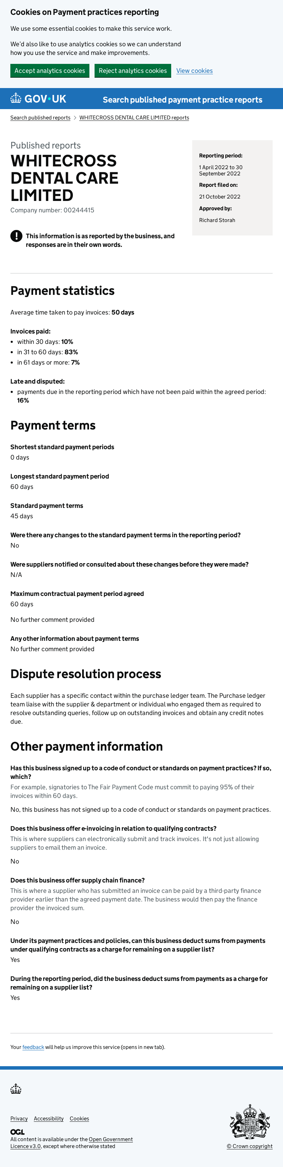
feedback (33, 1047)
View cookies (194, 70)
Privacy (19, 1118)
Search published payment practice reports (183, 100)
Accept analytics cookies (49, 71)
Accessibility (49, 1118)
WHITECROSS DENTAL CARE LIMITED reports (134, 117)
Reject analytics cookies (133, 71)
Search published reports (40, 117)
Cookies (79, 1118)
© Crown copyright (250, 1146)
